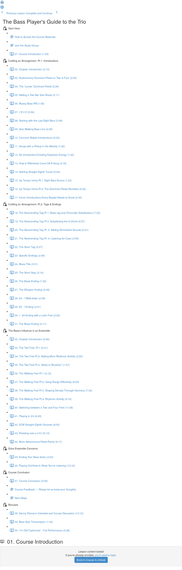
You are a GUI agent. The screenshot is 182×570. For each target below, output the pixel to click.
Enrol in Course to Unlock (91, 560)
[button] (2, 3)
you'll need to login (105, 555)
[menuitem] (2, 8)
